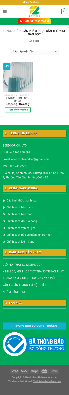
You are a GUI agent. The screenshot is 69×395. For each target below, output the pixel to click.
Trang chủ (10, 31)
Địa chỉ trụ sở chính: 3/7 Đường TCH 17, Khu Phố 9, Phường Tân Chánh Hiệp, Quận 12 (33, 175)
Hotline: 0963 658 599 (16, 152)
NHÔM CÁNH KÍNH (14, 292)
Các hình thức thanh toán (22, 200)
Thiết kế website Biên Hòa (47, 381)
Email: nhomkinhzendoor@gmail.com (26, 159)
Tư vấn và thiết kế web (20, 381)
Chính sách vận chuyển (21, 228)
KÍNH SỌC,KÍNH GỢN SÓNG (17, 100)
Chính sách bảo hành (20, 207)
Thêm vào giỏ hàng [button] (17, 110)
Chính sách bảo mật (19, 214)
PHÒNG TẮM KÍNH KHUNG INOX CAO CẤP (29, 278)
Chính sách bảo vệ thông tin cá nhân (29, 234)
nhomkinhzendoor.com (44, 377)
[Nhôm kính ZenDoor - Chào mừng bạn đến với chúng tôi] (34, 11)
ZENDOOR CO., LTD (15, 145)
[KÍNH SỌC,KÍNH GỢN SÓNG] (18, 77)
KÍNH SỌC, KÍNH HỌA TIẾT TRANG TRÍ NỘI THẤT (33, 271)
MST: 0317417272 (14, 166)
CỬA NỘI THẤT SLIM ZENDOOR (22, 264)
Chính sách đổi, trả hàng (22, 221)
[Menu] (5, 11)
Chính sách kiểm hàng (20, 241)
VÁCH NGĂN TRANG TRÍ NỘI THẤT (24, 285)
